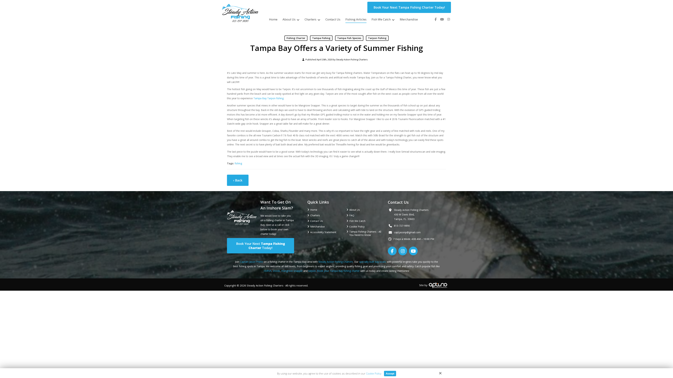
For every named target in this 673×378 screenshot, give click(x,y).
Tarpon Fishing (377, 38)
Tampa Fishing (321, 38)
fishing (238, 163)
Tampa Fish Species (349, 38)
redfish (267, 270)
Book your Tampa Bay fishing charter (338, 270)
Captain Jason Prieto (251, 261)
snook (276, 270)
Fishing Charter (296, 38)
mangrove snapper (292, 270)
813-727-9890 (402, 225)
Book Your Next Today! (260, 245)
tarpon (312, 270)
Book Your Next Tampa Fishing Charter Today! (409, 7)
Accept (390, 373)
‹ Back (237, 180)
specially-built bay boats (372, 261)
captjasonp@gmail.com (407, 232)
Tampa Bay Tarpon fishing (268, 98)
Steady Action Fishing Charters (352, 59)
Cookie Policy (373, 373)
